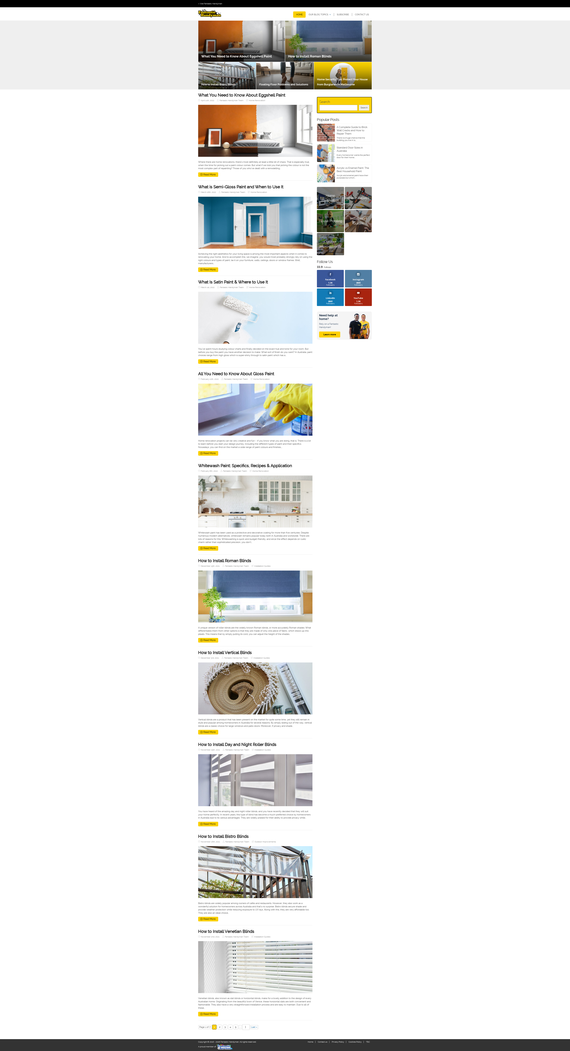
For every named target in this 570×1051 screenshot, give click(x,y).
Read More (209, 174)
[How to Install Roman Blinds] (255, 597)
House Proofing (330, 221)
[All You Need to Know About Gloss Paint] (255, 410)
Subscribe (343, 14)
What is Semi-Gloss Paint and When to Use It (240, 186)
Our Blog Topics (318, 14)
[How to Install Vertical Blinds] (255, 688)
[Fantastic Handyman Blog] (209, 14)
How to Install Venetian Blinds (226, 931)
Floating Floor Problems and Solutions (283, 84)
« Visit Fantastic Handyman (210, 4)
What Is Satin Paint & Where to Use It (233, 282)
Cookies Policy (355, 1042)
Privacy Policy (338, 1042)
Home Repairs (358, 198)
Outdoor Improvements (265, 842)
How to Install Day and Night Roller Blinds (237, 744)
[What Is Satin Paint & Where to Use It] (255, 318)
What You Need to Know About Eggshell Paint (236, 56)
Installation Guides (262, 566)
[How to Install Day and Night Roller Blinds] (255, 780)
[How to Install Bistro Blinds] (255, 872)
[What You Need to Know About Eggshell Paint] (255, 131)
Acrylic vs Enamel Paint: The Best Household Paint (353, 169)
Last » (254, 1027)
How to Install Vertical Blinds (225, 652)
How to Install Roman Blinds (309, 56)
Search (324, 102)
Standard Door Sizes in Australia (350, 149)
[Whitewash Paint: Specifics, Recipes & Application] (255, 502)
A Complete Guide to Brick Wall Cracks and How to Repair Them (352, 130)
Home (299, 14)
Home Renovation (257, 100)
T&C (368, 1042)
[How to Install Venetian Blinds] (255, 967)
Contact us (362, 14)
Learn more (329, 334)
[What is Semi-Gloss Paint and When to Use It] (255, 223)
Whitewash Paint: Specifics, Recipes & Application (245, 465)
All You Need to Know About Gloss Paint (236, 373)
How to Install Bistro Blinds (218, 84)
